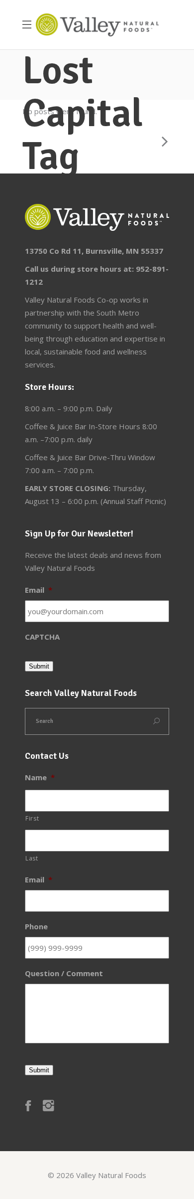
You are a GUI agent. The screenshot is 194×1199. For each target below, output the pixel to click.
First (32, 818)
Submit (39, 666)
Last (31, 858)
